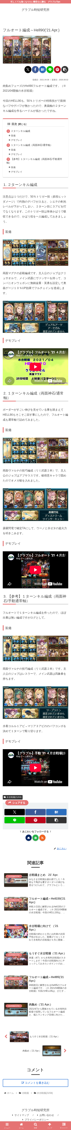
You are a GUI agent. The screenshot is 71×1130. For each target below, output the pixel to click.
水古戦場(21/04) (14, 797)
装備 (13, 135)
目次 (14, 123)
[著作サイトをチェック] (29, 838)
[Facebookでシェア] (35, 69)
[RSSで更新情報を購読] (42, 838)
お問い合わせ (46, 1115)
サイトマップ (21, 1115)
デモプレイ (16, 140)
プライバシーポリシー (37, 1119)
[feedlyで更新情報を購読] (35, 838)
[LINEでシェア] (50, 69)
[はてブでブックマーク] (42, 69)
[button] (64, 69)
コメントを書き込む (37, 1082)
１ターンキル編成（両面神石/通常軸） (32, 145)
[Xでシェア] (27, 69)
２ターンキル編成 (20, 131)
